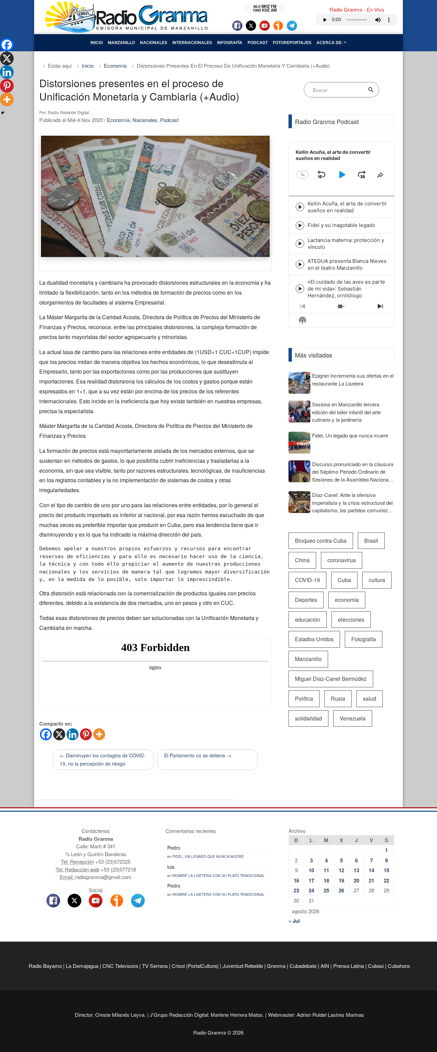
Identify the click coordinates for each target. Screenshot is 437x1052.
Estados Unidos (314, 639)
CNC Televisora (120, 965)
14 (371, 870)
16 (296, 880)
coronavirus (341, 560)
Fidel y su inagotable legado (341, 225)
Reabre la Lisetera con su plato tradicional (218, 875)
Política (304, 698)
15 (386, 870)
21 (371, 880)
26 (341, 890)
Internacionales (192, 42)
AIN (325, 965)
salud (369, 698)
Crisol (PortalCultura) (195, 965)
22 (386, 880)
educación (307, 619)
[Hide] (2, 113)
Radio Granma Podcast (327, 121)
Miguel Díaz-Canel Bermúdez (331, 679)
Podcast (258, 42)
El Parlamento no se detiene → (197, 755)
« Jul (294, 921)
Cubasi (376, 965)
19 (341, 880)
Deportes (306, 600)
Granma (276, 965)
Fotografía (363, 639)
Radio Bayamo (45, 965)
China (302, 560)
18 (326, 880)
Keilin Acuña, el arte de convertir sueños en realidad (347, 207)
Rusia (338, 698)
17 (311, 880)
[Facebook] (46, 734)
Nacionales (153, 42)
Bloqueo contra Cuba (321, 540)
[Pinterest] (86, 734)
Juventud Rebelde (243, 965)
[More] (99, 734)
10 (311, 870)
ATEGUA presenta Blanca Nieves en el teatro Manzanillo (347, 264)
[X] (59, 734)
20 (356, 880)
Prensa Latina (348, 965)
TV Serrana (155, 965)
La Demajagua (82, 965)
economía (347, 600)
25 (326, 890)
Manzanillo (121, 42)
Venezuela (353, 718)
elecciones (351, 619)
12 (341, 870)
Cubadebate (303, 965)
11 (326, 870)
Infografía (229, 42)
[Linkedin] (73, 734)
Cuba (344, 580)
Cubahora (399, 965)
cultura (377, 580)
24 (311, 890)
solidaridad (308, 718)
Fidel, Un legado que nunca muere (208, 856)
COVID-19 (307, 580)
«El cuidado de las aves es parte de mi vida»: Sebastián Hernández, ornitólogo (346, 289)
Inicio (96, 42)
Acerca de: (330, 42)
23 (296, 890)
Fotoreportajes (292, 42)
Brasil (371, 540)
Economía (118, 119)
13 (356, 870)
